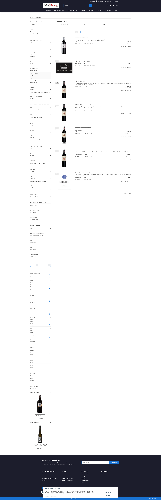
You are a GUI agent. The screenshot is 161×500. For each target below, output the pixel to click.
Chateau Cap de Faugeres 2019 (81, 37)
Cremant (31, 29)
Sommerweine (33, 249)
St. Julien (31, 45)
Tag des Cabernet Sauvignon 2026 (37, 233)
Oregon (31, 166)
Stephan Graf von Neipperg (35, 215)
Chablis (31, 187)
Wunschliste (100, 1)
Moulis (31, 61)
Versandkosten (108, 1)
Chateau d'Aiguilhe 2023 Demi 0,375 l (83, 149)
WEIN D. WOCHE (47, 10)
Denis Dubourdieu (33, 208)
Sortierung (59, 32)
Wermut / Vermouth (34, 33)
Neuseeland (32, 173)
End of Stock (32, 231)
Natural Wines (33, 242)
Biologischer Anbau (34, 254)
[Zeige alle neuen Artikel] (50, 422)
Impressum (47, 496)
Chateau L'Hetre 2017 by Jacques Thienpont (84, 172)
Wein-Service (104, 473)
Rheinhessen (32, 158)
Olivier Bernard (33, 212)
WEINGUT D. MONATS (72, 10)
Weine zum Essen (33, 228)
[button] (107, 5)
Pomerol (31, 63)
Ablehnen (108, 495)
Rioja (31, 107)
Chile (31, 176)
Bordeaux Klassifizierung (67, 476)
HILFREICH (91, 10)
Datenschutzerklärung (64, 462)
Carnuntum (32, 137)
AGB (43, 476)
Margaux (31, 49)
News (83, 482)
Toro (31, 114)
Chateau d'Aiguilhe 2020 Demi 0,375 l (83, 104)
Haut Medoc (32, 56)
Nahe (31, 151)
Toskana (31, 199)
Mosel (31, 148)
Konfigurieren (108, 492)
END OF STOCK (108, 10)
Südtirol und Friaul (34, 196)
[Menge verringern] (115, 50)
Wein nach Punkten (105, 476)
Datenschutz (53, 496)
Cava (31, 26)
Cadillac (31, 85)
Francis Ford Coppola (34, 219)
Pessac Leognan (33, 52)
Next (47, 407)
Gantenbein (32, 160)
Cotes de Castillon (33, 70)
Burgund (31, 185)
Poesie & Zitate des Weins (67, 480)
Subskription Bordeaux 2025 (36, 40)
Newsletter (84, 478)
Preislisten (83, 10)
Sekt (30, 31)
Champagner (32, 24)
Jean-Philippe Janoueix (34, 210)
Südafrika (32, 100)
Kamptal (31, 123)
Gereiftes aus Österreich (35, 139)
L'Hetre (83, 24)
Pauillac (31, 42)
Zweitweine (32, 251)
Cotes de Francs (33, 80)
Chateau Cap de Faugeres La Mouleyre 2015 (84, 60)
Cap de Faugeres (64, 24)
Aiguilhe (103, 24)
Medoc (31, 59)
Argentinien (32, 178)
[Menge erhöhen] (130, 50)
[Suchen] (90, 5)
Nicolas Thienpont (33, 217)
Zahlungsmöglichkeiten (86, 473)
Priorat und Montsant (34, 109)
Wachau (31, 121)
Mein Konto (115, 1)
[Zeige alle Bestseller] (50, 392)
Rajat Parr (32, 222)
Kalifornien (32, 98)
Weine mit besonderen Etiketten (36, 235)
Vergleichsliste (92, 1)
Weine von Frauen (33, 237)
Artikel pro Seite (68, 32)
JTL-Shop (154, 498)
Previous (33, 407)
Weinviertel (32, 130)
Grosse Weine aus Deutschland (36, 146)
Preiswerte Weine (33, 244)
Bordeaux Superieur (34, 82)
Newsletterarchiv (85, 480)
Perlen (116, 10)
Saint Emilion (32, 66)
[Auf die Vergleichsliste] (67, 38)
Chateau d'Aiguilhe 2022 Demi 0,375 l (83, 127)
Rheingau (32, 155)
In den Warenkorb (123, 54)
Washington (32, 169)
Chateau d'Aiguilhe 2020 (80, 81)
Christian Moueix (33, 205)
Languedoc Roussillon (34, 194)
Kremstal (31, 125)
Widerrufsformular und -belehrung (49, 478)
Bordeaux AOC (33, 87)
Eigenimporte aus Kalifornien (36, 96)
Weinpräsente (33, 258)
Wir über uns (64, 473)
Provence (31, 189)
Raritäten (32, 247)
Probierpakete (33, 256)
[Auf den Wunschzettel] (70, 38)
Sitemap (83, 476)
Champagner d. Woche (59, 10)
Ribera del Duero (33, 112)
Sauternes (32, 89)
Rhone (31, 192)
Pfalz (31, 153)
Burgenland (32, 135)
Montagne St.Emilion (34, 68)
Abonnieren (114, 462)
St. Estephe (32, 47)
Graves (31, 54)
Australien (32, 171)
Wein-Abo (99, 10)
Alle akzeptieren (107, 489)
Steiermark (32, 132)
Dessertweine (32, 240)
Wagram (31, 128)
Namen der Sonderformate (67, 478)
